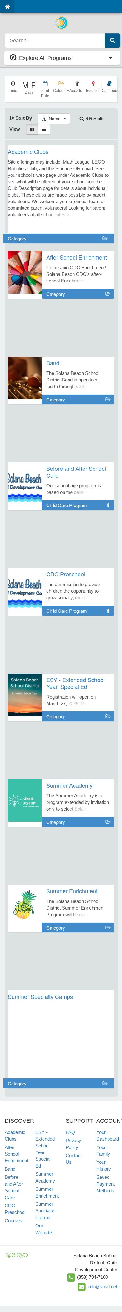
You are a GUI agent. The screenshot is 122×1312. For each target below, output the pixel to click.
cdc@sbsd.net (102, 1286)
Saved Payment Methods (105, 1183)
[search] (55, 40)
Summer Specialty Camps (44, 1210)
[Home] (7, 6)
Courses (13, 1220)
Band (10, 1169)
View (14, 129)
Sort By (23, 118)
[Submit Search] (112, 40)
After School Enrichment (16, 1154)
